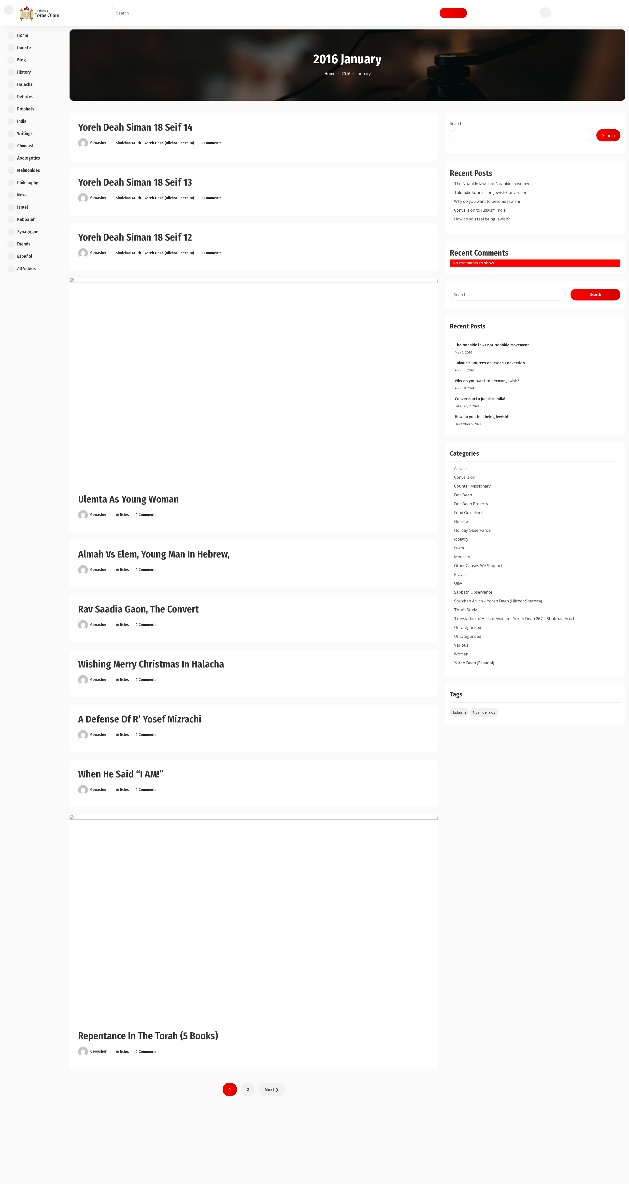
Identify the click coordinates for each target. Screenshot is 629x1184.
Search (456, 123)
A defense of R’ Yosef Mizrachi (139, 719)
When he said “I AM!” (120, 774)
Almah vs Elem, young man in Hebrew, (153, 554)
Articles (122, 514)
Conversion (464, 477)
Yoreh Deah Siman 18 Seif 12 (135, 237)
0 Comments (211, 143)
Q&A (458, 583)
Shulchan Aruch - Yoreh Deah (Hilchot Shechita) (155, 143)
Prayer (460, 574)
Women (461, 654)
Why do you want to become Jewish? (487, 201)
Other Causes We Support (478, 565)
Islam (459, 548)
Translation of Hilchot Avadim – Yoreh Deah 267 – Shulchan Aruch (514, 618)
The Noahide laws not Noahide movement (493, 183)
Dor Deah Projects (471, 503)
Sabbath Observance (473, 592)
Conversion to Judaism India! (480, 210)
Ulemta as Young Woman (128, 499)
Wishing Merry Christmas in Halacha (151, 664)
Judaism (459, 712)
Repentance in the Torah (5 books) (148, 1036)
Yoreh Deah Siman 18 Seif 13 (135, 182)
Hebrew (461, 521)
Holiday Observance (472, 530)
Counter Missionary (472, 486)
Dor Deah (463, 495)
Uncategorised (467, 627)
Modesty (462, 556)
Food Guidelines (468, 512)
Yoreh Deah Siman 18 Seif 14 (135, 127)
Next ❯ (272, 1089)
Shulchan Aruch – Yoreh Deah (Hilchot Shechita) (498, 601)
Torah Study (465, 609)
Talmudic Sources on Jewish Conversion (490, 192)
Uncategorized (467, 636)
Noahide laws (484, 712)
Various (461, 645)
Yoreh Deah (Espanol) (474, 663)
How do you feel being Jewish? (482, 219)
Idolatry (461, 539)
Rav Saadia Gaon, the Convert (138, 609)
